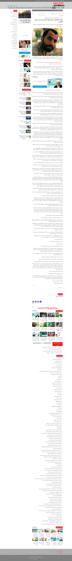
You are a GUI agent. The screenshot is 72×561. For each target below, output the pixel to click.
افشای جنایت (59, 378)
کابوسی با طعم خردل (58, 366)
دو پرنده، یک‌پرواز (59, 379)
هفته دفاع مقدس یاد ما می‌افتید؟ (56, 514)
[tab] (57, 344)
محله (39, 7)
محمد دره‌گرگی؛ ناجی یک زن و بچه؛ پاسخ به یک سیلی (53, 485)
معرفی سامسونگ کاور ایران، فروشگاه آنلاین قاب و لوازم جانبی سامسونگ (22, 137)
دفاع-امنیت (51, 13)
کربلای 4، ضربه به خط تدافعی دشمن (56, 374)
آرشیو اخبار (58, 7)
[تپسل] (33, 77)
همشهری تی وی (44, 0)
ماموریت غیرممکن (58, 409)
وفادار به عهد (59, 394)
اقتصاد (48, 7)
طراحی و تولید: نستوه (35, 559)
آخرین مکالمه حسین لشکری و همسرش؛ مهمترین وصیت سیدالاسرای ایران (50, 475)
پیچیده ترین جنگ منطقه (57, 389)
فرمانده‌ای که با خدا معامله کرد (57, 359)
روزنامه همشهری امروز (61, 0)
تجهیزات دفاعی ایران (57, 64)
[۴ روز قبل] (28, 126)
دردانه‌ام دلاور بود (59, 388)
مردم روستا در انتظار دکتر (57, 362)
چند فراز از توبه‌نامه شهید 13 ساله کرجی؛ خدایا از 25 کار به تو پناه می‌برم (51, 450)
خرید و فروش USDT (14, 13)
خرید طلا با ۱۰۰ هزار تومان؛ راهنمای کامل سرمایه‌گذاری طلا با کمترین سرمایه (22, 132)
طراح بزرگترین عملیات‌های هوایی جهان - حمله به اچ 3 (53, 441)
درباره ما (61, 550)
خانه (62, 7)
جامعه (45, 7)
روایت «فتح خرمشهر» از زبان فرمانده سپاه (55, 492)
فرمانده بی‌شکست (58, 403)
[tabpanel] (24, 17)
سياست (54, 7)
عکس (14, 7)
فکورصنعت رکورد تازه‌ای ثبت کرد (22, 117)
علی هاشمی (60, 68)
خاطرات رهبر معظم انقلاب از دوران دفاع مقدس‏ (54, 519)
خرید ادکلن (15, 21)
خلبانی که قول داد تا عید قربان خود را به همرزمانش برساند (53, 460)
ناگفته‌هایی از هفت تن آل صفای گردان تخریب (54, 502)
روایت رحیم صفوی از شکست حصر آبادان (55, 372)
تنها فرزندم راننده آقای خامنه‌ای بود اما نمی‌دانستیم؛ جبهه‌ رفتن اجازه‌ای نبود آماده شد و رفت (48, 478)
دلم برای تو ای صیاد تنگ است (57, 416)
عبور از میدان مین (58, 398)
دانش (33, 7)
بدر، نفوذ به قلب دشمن (58, 381)
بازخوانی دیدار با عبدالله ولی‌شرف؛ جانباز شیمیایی (54, 445)
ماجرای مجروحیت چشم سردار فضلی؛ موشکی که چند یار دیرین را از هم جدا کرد (50, 505)
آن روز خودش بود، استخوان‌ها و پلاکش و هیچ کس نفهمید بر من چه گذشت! (50, 510)
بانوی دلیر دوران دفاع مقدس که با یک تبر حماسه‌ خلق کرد (53, 470)
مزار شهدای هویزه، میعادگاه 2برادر (56, 406)
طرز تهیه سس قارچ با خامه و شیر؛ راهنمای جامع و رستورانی (22, 126)
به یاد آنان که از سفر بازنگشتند (57, 386)
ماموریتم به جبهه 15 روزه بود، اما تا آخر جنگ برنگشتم (53, 430)
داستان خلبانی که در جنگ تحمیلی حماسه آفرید (54, 472)
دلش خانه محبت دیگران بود (57, 399)
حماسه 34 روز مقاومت (58, 463)
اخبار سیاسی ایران (56, 13)
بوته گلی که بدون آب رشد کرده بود (56, 467)
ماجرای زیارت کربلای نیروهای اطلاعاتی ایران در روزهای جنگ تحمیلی (51, 520)
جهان (51, 7)
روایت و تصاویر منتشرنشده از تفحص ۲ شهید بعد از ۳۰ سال (52, 468)
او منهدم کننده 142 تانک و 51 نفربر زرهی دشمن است (53, 483)
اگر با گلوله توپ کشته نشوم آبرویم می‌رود (55, 500)
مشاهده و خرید (39, 86)
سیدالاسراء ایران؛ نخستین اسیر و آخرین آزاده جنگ (54, 435)
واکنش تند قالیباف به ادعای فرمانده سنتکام (55, 349)
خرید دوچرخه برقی (14, 31)
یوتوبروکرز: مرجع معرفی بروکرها (14, 43)
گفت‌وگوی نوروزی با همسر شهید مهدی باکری (55, 440)
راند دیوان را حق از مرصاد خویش (56, 384)
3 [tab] (24, 35)
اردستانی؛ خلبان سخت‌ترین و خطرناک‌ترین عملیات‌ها (54, 436)
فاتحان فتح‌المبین (58, 411)
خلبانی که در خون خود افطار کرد (57, 458)
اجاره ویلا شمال (14, 19)
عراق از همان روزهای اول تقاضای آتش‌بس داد (54, 413)
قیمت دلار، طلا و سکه (59, 551)
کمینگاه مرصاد (59, 357)
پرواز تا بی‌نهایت (59, 393)
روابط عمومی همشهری (38, 0)
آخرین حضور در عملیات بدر (57, 391)
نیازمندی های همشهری (55, 0)
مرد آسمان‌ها (59, 404)
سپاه (54, 68)
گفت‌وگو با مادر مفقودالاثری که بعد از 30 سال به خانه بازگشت (52, 457)
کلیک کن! (24, 52)
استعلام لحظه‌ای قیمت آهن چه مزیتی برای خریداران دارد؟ (22, 103)
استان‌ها (22, 7)
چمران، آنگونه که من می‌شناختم (56, 509)
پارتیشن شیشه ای (14, 40)
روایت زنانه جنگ (59, 428)
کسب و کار (10, 7)
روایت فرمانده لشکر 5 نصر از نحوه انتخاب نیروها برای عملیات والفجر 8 (51, 446)
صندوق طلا (15, 38)
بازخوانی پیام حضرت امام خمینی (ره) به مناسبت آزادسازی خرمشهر (52, 490)
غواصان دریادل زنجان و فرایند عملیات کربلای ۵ (54, 517)
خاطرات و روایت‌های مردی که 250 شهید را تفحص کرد (53, 493)
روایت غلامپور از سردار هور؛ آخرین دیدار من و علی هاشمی (49, 21)
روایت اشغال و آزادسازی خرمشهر (56, 383)
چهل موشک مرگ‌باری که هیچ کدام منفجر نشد (54, 497)
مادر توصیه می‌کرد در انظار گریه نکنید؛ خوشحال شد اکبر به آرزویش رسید (51, 433)
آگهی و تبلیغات (49, 0)
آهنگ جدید (15, 29)
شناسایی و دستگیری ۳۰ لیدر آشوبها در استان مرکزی (54, 352)
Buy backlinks (14, 35)
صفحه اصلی (61, 13)
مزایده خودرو (15, 26)
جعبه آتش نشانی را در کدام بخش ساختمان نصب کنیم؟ (22, 98)
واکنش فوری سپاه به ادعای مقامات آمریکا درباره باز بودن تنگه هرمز (51, 347)
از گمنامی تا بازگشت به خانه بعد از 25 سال (55, 438)
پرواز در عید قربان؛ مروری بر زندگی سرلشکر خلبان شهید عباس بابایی (51, 524)
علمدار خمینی (59, 376)
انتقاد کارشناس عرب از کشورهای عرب (25, 21)
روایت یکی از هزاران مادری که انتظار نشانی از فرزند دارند (53, 473)
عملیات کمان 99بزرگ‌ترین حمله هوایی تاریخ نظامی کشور (53, 425)
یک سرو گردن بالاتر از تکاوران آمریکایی (56, 414)
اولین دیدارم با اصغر (58, 515)
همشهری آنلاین (58, 4)
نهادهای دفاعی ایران (40, 62)
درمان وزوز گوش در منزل (22, 122)
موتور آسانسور (15, 14)
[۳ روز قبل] (28, 103)
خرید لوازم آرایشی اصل (13, 22)
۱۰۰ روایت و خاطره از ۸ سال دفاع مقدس (55, 522)
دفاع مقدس (51, 64)
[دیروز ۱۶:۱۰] (24, 14)
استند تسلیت (15, 28)
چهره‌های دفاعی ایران (48, 62)
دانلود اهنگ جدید (14, 44)
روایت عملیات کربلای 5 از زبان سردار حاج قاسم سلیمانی (53, 431)
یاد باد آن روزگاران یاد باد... (57, 421)
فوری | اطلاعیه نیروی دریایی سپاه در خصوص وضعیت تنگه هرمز (52, 351)
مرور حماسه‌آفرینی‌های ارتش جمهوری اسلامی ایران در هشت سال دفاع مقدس (50, 371)
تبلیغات (61, 553)
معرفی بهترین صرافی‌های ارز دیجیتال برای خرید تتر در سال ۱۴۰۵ (22, 94)
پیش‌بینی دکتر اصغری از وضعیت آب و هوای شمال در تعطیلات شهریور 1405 (22, 113)
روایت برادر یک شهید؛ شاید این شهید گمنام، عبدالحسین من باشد (51, 480)
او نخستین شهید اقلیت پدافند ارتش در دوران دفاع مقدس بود (52, 504)
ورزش (25, 7)
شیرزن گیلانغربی (59, 426)
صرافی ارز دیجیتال (14, 36)
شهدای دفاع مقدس (56, 62)
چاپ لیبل (15, 33)
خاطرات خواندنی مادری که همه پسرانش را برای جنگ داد (53, 507)
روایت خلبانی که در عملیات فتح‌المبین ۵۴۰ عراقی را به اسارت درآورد (51, 451)
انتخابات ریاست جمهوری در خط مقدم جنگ (55, 499)
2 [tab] (25, 35)
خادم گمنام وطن (59, 418)
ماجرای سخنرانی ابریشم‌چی (57, 420)
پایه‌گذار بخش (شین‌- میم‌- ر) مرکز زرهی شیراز (54, 443)
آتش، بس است (59, 364)
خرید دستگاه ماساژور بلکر (14, 17)
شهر (41, 7)
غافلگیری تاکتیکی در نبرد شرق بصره (56, 367)
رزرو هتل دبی (15, 46)
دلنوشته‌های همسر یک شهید (57, 448)
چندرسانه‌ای (18, 7)
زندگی (36, 7)
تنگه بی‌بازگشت (59, 369)
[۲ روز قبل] (28, 93)
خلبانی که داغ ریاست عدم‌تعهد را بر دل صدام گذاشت (53, 423)
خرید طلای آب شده (14, 24)
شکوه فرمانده (59, 408)
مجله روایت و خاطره (59, 296)
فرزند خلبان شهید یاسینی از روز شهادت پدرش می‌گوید (53, 512)
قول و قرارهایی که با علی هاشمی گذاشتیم (53, 90)
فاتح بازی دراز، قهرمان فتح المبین (56, 482)
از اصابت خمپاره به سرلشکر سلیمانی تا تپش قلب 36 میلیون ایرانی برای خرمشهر (50, 488)
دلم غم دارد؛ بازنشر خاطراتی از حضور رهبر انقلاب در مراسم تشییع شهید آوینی (50, 455)
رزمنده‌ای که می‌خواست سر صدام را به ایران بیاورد (54, 477)
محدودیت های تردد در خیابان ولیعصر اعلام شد (54, 10)
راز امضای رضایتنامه (58, 401)
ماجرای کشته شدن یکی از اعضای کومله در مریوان (54, 453)
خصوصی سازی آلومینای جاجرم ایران (22, 107)
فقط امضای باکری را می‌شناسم (57, 495)
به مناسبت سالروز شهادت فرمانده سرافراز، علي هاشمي (53, 18)
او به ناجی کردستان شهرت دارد (57, 487)
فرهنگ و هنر (29, 7)
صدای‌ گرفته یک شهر (58, 361)
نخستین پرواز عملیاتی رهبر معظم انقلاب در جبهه (54, 462)
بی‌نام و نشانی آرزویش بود (57, 396)
